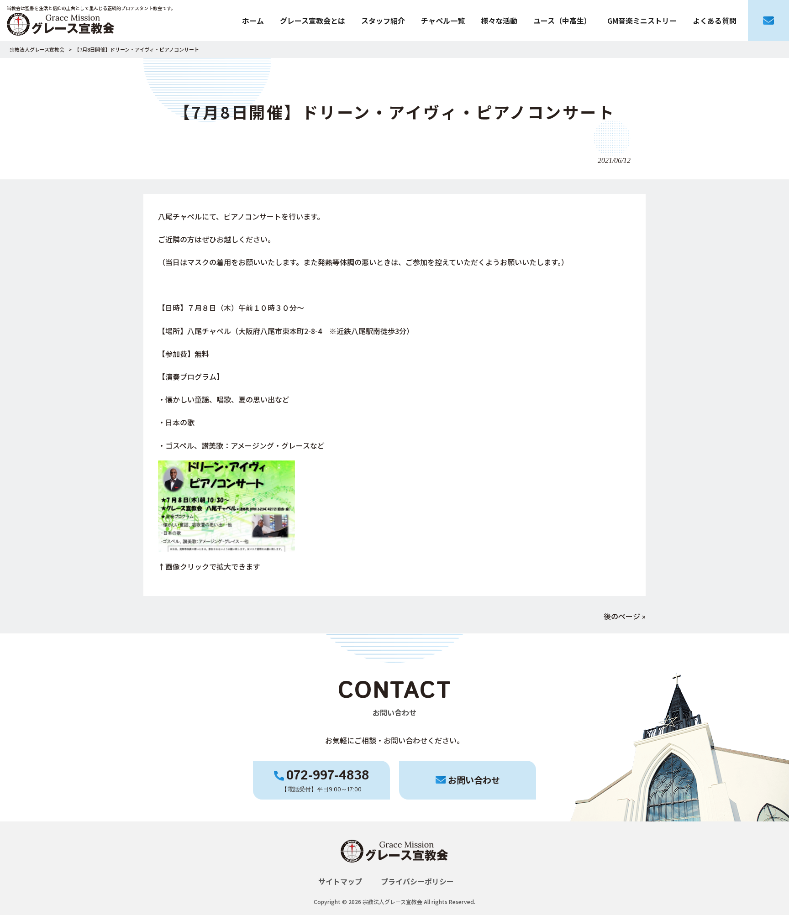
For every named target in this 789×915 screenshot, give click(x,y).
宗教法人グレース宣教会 (37, 49)
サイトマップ (340, 881)
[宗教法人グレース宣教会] (394, 870)
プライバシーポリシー (417, 881)
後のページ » (625, 616)
